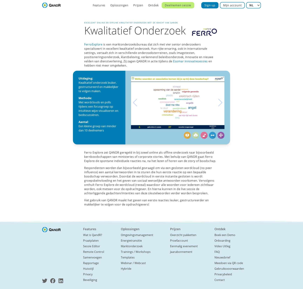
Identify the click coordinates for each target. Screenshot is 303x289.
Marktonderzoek (132, 246)
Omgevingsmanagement (137, 235)
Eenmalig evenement (184, 246)
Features (99, 5)
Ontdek (153, 5)
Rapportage (91, 263)
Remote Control (93, 252)
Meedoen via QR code (228, 263)
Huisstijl (88, 269)
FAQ (217, 252)
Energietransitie (131, 241)
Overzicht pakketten (183, 235)
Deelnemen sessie (178, 5)
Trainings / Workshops (136, 252)
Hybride (126, 269)
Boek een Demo (224, 235)
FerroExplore (93, 44)
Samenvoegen (92, 257)
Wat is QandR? (92, 235)
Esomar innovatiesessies (190, 61)
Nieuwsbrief (222, 257)
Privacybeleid (223, 274)
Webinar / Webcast (133, 263)
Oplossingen (119, 5)
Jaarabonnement (181, 252)
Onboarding (222, 241)
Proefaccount (179, 241)
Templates (128, 257)
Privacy (88, 274)
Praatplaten (91, 241)
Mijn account (232, 5)
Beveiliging (90, 280)
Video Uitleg (222, 246)
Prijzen (138, 5)
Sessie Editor (91, 246)
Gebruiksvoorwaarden (229, 269)
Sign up (209, 5)
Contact (219, 280)
